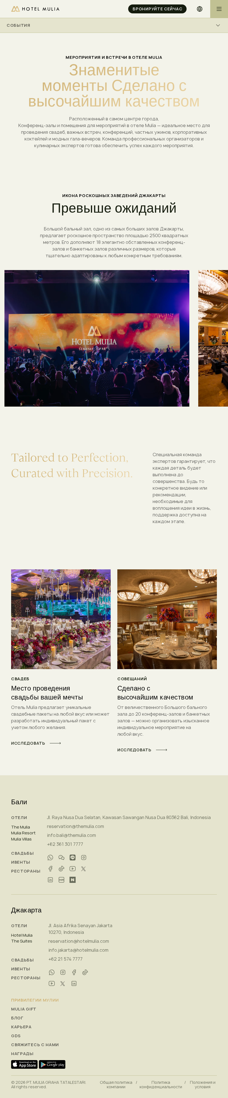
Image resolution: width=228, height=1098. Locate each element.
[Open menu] (219, 9)
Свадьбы (22, 853)
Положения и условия (202, 1084)
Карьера (21, 1027)
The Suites (21, 941)
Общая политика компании (116, 1084)
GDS (16, 1036)
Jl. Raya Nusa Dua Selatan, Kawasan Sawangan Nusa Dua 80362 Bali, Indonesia (129, 817)
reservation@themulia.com (75, 826)
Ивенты (20, 862)
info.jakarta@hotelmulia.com (78, 950)
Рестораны (25, 871)
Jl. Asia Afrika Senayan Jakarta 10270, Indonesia (80, 928)
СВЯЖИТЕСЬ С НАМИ (35, 1045)
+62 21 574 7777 (65, 959)
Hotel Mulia (22, 935)
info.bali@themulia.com (71, 835)
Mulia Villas (21, 839)
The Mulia (20, 827)
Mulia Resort (23, 833)
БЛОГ (17, 1018)
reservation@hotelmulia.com (78, 941)
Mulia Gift (23, 1009)
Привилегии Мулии (35, 1000)
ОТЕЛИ (19, 817)
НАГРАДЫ (22, 1053)
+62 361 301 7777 (65, 844)
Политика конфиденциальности (161, 1084)
